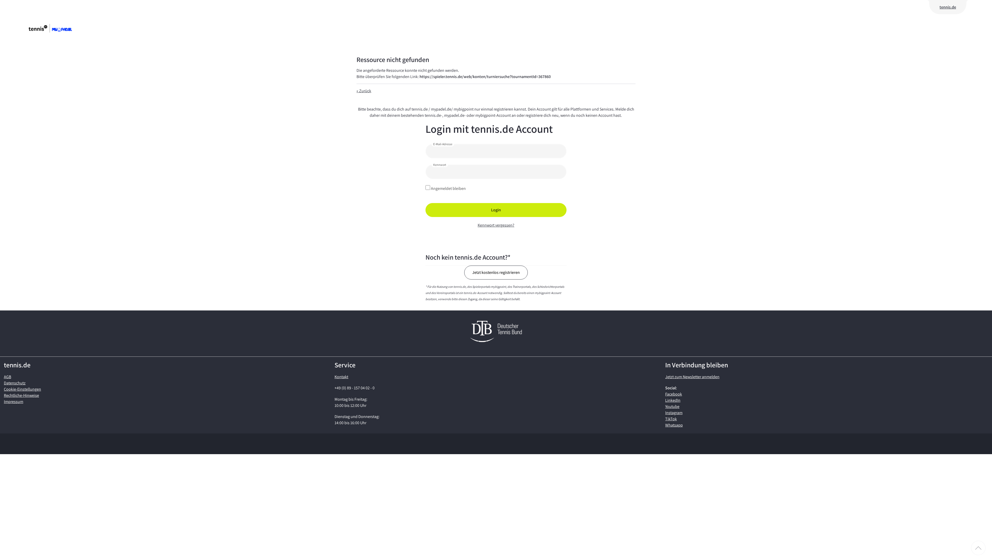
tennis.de (948, 7)
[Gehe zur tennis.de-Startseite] (58, 28)
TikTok (671, 419)
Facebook (673, 394)
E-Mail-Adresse (442, 144)
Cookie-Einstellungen (22, 389)
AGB (7, 376)
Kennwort (439, 165)
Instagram (674, 412)
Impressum (13, 401)
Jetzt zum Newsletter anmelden (692, 376)
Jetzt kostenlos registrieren (496, 272)
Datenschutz (15, 383)
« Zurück (364, 91)
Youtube (672, 406)
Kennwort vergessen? (496, 225)
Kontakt (341, 376)
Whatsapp (674, 425)
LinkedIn (672, 400)
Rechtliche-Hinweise (21, 395)
